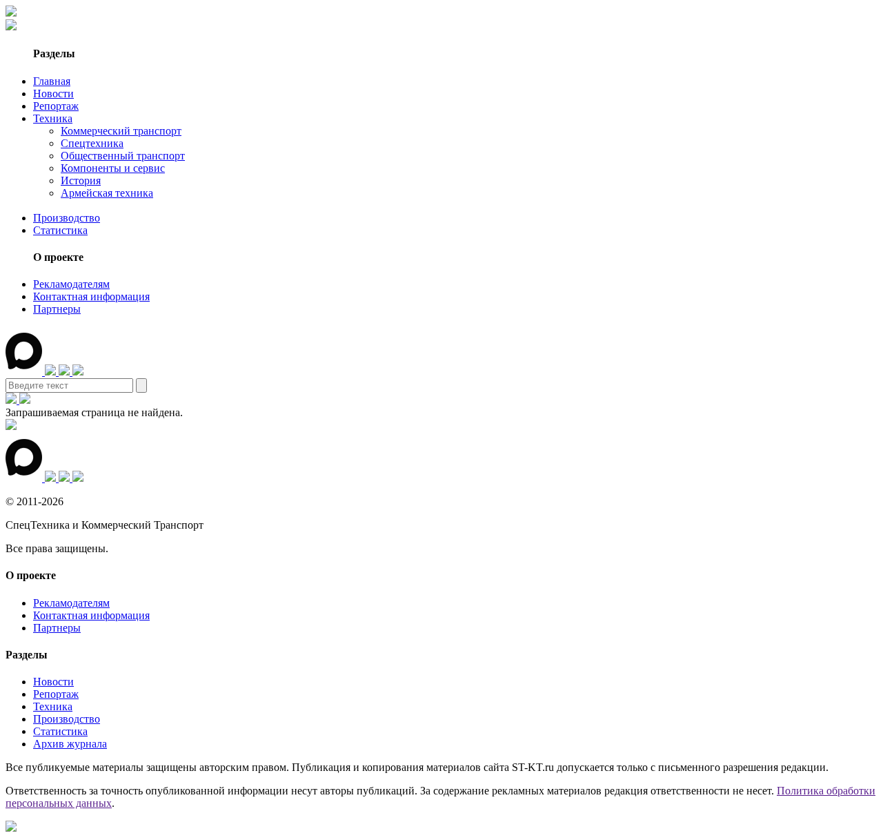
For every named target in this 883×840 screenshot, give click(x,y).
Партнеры (57, 309)
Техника (52, 118)
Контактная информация (91, 296)
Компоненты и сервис (113, 168)
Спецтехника (92, 143)
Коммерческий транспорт (121, 131)
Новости (53, 93)
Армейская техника (107, 193)
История (81, 180)
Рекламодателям (71, 284)
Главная (51, 81)
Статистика (60, 230)
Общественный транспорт (123, 156)
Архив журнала (70, 744)
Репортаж (56, 106)
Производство (66, 218)
